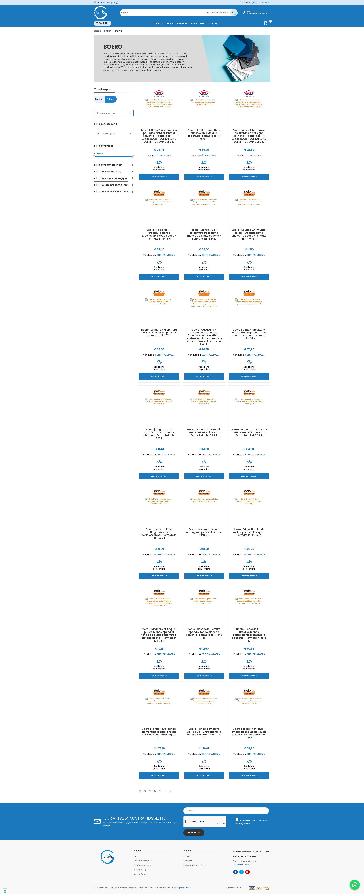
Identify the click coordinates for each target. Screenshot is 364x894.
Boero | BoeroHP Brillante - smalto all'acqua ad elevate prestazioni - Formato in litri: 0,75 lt (249, 733)
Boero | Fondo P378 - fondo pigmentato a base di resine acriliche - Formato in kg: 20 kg (158, 733)
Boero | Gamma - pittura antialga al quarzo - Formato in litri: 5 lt (204, 532)
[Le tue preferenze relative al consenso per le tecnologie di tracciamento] (5, 891)
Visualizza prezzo (104, 89)
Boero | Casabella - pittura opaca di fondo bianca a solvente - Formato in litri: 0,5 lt (204, 633)
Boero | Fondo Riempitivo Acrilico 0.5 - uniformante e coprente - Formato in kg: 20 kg (204, 733)
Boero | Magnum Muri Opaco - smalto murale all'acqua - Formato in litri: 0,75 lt (249, 432)
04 (155, 791)
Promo (194, 23)
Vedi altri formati (159, 177)
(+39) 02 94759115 (260, 2)
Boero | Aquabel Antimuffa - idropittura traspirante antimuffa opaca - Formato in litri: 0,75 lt (249, 234)
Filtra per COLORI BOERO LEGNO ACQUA (116, 185)
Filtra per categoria (105, 124)
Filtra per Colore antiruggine (110, 178)
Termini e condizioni (143, 860)
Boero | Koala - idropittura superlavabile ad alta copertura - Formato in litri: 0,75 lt (204, 134)
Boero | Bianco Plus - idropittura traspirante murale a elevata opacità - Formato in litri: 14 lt (204, 234)
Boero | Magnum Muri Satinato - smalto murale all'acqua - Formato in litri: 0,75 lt (159, 434)
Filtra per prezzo (103, 145)
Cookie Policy (140, 874)
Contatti (213, 23)
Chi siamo (159, 23)
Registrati (187, 860)
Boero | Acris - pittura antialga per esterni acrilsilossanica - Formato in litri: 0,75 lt (158, 534)
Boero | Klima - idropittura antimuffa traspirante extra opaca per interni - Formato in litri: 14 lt (249, 334)
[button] (102, 23)
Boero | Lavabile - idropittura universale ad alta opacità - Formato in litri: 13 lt (159, 332)
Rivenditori (182, 23)
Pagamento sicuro (142, 865)
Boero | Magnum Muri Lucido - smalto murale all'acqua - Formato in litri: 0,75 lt (204, 432)
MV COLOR (165, 155)
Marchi (170, 23)
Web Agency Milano (181, 887)
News (203, 23)
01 (140, 791)
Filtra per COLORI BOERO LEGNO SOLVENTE (118, 191)
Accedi (186, 856)
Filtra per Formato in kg (107, 171)
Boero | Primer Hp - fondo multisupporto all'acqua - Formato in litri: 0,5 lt (249, 532)
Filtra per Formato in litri (108, 164)
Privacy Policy (243, 823)
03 (150, 791)
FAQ (135, 856)
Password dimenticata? (194, 865)
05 (160, 791)
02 (145, 791)
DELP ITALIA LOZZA (166, 254)
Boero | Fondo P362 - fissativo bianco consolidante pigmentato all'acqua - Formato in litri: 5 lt (249, 634)
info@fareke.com (241, 864)
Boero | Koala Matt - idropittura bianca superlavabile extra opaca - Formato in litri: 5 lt (159, 234)
